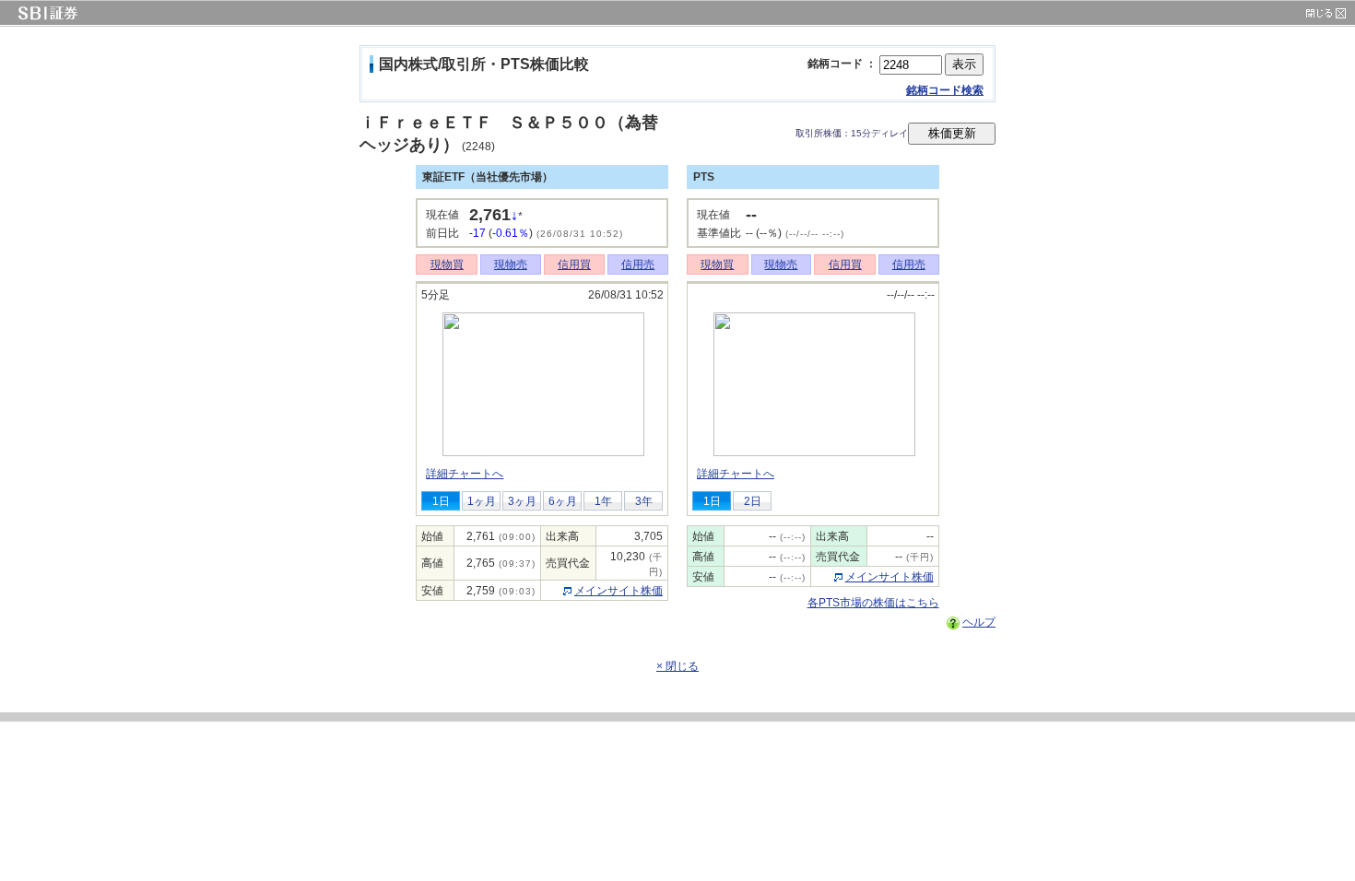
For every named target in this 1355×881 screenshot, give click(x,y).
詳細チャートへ (464, 473)
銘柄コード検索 (945, 90)
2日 (752, 501)
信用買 (574, 264)
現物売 (510, 264)
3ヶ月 (522, 501)
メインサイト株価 (618, 590)
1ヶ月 (481, 501)
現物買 (447, 264)
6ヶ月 (562, 501)
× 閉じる (677, 666)
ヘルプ (979, 622)
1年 (603, 501)
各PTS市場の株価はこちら (873, 602)
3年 (644, 501)
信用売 (637, 264)
